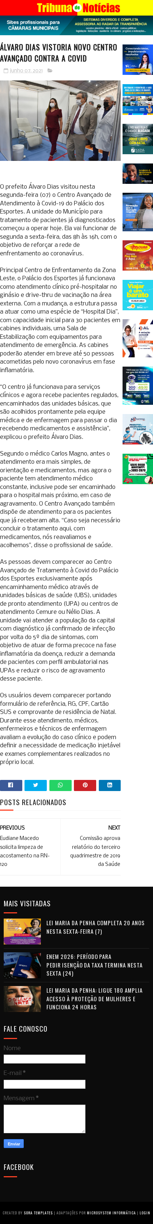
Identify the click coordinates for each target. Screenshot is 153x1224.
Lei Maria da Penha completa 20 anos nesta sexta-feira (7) (95, 927)
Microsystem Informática (111, 1212)
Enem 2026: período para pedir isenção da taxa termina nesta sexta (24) (94, 964)
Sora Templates (38, 1212)
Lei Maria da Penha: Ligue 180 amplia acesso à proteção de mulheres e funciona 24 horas (94, 998)
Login (145, 1212)
